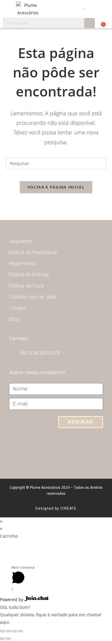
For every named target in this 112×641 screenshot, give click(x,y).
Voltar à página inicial (56, 187)
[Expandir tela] (14, 631)
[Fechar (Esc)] (2, 631)
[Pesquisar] (89, 23)
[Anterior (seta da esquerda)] (2, 639)
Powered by (12, 599)
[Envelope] (44, 450)
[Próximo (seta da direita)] (8, 639)
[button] (84, 9)
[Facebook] (92, 450)
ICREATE (68, 508)
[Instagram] (68, 450)
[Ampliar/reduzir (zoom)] (20, 631)
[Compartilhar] (8, 631)
